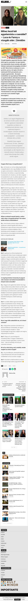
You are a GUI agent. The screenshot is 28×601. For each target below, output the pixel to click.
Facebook (3, 570)
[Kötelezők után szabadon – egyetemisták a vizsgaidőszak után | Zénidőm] (7, 400)
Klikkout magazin (4, 556)
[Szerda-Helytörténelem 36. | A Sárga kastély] (5, 490)
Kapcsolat (3, 565)
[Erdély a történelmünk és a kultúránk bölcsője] (5, 456)
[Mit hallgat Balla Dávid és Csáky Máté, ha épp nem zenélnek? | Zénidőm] (7, 417)
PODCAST (3, 545)
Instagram (3, 574)
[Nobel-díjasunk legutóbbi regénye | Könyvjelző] (5, 473)
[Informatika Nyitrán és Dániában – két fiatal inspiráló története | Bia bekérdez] (20, 417)
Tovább (23, 599)
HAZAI (2, 538)
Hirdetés (2, 563)
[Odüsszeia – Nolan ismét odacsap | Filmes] (5, 519)
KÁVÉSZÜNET (5, 413)
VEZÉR (7, 27)
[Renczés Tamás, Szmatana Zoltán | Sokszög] (5, 496)
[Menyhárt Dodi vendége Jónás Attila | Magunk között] (5, 513)
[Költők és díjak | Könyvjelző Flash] (5, 508)
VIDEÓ (2, 547)
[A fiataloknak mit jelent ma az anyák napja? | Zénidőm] (7, 433)
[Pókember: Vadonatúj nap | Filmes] (5, 467)
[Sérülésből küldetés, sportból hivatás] (20, 400)
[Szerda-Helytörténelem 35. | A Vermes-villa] (5, 502)
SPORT (2, 536)
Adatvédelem (3, 561)
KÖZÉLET (3, 27)
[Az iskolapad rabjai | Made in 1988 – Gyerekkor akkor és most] (4, 243)
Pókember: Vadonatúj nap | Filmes (16, 465)
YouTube (2, 572)
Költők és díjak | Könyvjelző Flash (16, 506)
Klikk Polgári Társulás (5, 554)
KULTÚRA (3, 534)
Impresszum (3, 552)
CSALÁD (3, 541)
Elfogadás (17, 599)
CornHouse (3, 559)
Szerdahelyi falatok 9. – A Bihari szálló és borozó (7, 385)
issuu (2, 577)
